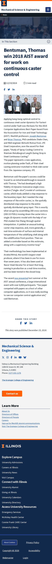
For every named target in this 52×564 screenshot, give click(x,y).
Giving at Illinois (9, 492)
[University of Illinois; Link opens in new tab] (11, 446)
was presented (21, 278)
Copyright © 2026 (11, 550)
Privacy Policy (32, 542)
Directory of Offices (10, 414)
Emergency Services (11, 512)
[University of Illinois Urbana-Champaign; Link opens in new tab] (4, 3)
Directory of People (10, 417)
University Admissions (12, 462)
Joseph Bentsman (37, 136)
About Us (6, 411)
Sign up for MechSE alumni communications (21, 423)
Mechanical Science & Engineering (18, 348)
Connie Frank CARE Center (14, 522)
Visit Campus (8, 477)
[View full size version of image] (23, 104)
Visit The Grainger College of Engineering (20, 426)
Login (25, 557)
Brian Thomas (14, 139)
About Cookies (9, 542)
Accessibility (34, 550)
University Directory (11, 502)
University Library (10, 527)
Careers (5, 420)
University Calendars (11, 497)
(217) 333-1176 (14, 373)
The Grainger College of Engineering (18, 380)
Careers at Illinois (10, 467)
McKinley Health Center (13, 517)
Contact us (12, 393)
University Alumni (10, 487)
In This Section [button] (9, 41)
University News (9, 472)
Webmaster (8, 557)
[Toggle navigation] (48, 9)
